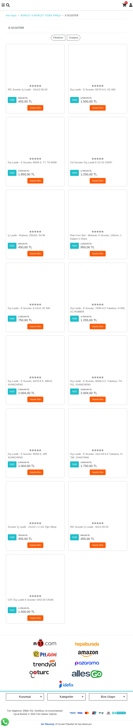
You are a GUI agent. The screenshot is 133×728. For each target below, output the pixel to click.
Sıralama (73, 37)
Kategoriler (66, 696)
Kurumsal (25, 696)
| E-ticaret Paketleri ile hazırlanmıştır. (66, 724)
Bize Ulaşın (108, 696)
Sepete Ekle (35, 108)
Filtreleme (58, 37)
